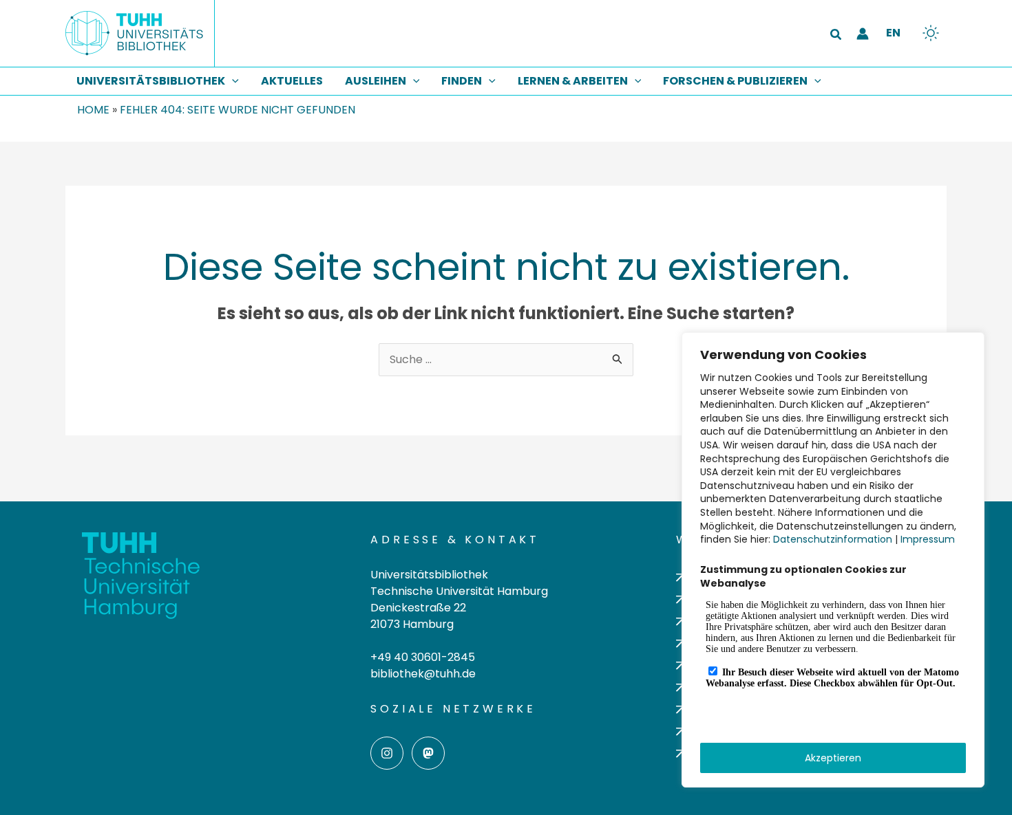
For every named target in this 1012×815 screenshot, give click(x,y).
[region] (833, 559)
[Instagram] (386, 753)
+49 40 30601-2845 (422, 657)
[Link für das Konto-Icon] (862, 34)
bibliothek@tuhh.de (423, 674)
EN (893, 33)
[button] (836, 35)
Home (93, 110)
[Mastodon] (428, 753)
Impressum (927, 539)
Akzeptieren (833, 758)
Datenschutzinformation (832, 539)
